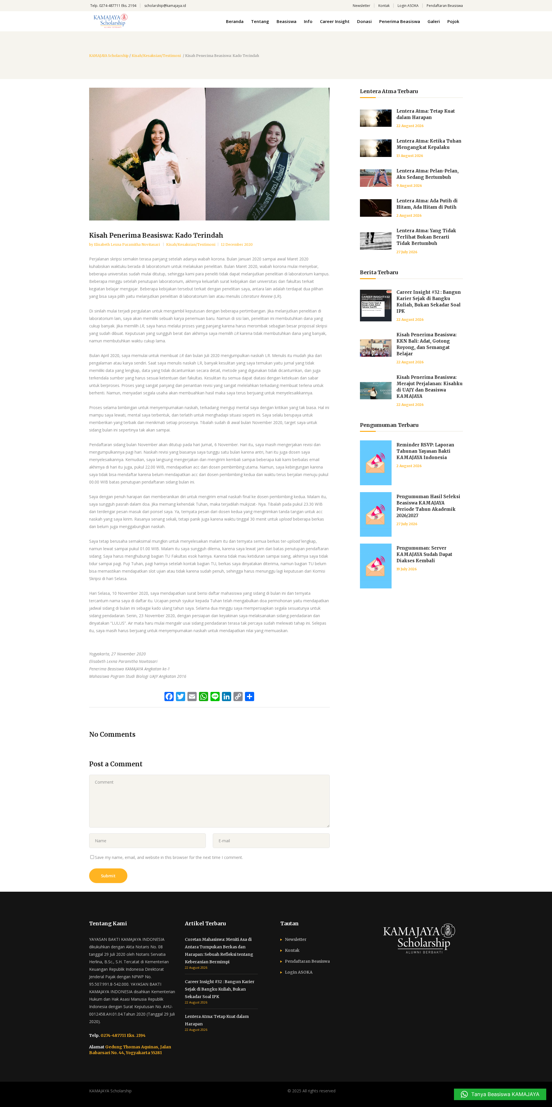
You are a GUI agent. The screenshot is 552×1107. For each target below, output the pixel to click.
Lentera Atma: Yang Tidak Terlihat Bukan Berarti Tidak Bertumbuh (426, 237)
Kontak (384, 5)
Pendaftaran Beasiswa (445, 5)
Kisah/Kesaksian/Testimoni (156, 55)
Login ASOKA (408, 5)
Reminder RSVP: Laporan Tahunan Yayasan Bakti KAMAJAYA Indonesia (425, 451)
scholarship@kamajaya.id (165, 5)
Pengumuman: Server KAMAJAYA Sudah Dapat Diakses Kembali (424, 554)
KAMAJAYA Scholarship (109, 55)
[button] (500, 1094)
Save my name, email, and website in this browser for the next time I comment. (169, 857)
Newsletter (361, 5)
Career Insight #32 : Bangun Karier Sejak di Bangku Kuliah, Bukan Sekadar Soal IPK (219, 989)
